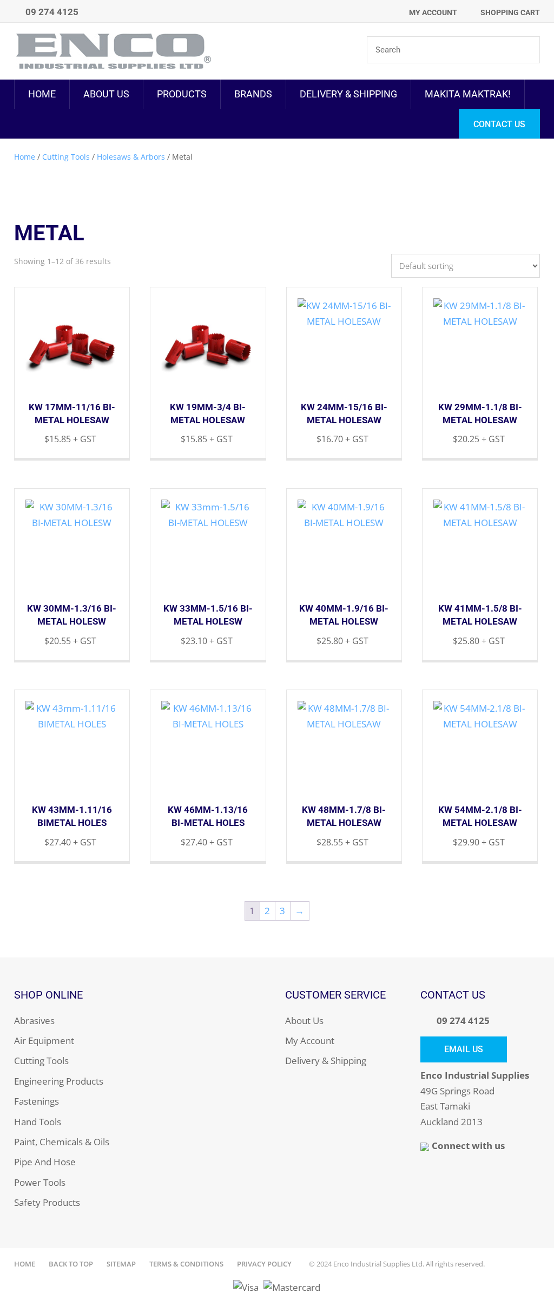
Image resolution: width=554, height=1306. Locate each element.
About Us (106, 94)
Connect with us (468, 1145)
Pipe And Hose (45, 1162)
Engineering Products (58, 1081)
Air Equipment (44, 1040)
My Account (433, 12)
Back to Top (71, 1264)
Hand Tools (37, 1121)
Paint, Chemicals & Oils (61, 1142)
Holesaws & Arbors (131, 157)
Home (42, 94)
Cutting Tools (66, 157)
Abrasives (34, 1020)
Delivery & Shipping (348, 94)
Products (182, 94)
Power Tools (39, 1182)
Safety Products (47, 1202)
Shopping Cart (510, 12)
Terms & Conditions (186, 1264)
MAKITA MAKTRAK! (468, 94)
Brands (253, 94)
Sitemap (121, 1264)
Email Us (463, 1049)
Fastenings (36, 1101)
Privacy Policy (264, 1264)
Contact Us (499, 124)
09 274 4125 (463, 1020)
